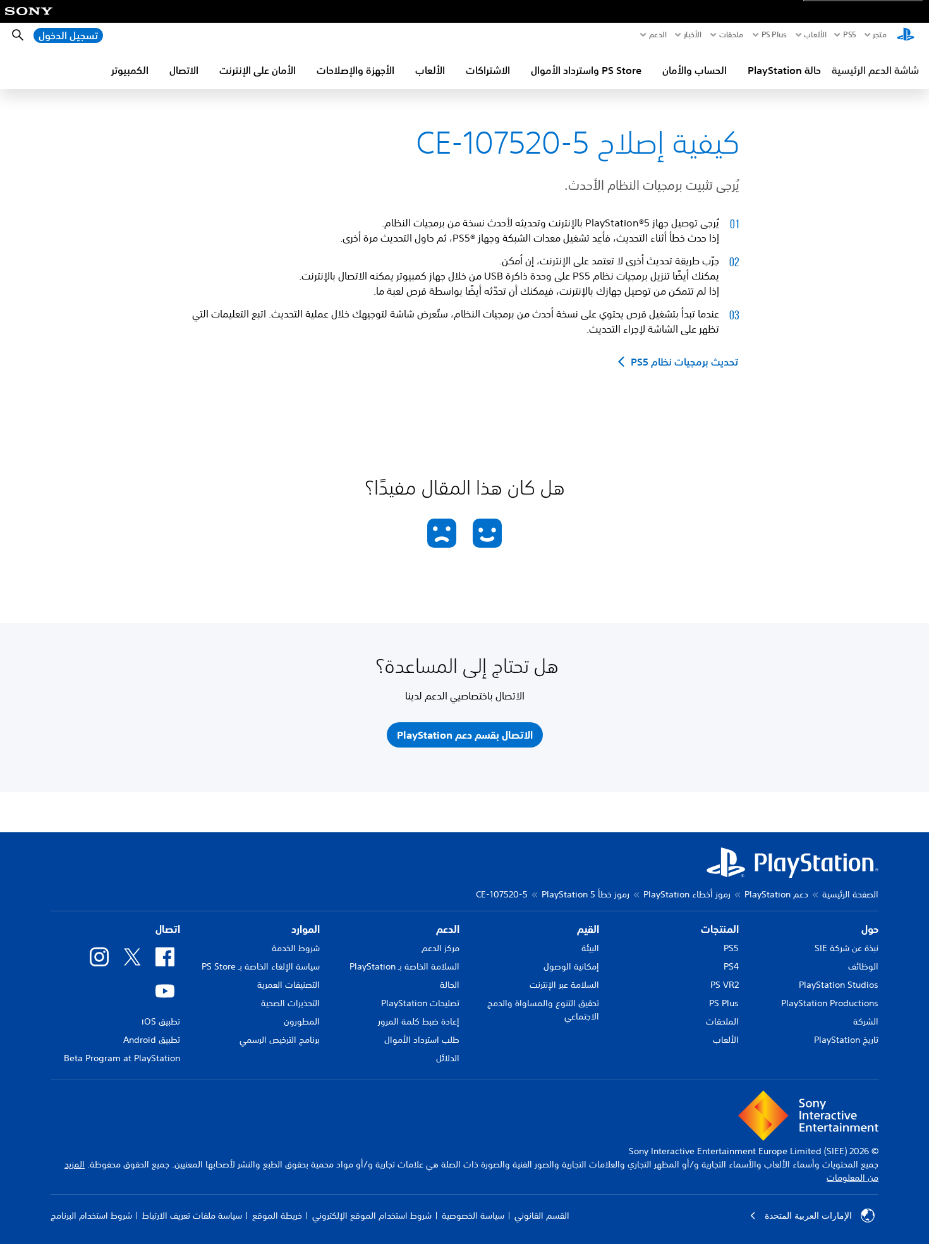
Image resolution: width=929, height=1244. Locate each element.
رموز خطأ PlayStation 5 (585, 894)
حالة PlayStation (784, 70)
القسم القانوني (541, 1215)
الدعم (658, 35)
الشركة (865, 1021)
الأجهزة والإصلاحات (355, 70)
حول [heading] (869, 929)
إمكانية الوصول (571, 966)
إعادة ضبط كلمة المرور (418, 1021)
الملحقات (722, 1021)
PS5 (731, 948)
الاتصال (183, 70)
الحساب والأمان (694, 70)
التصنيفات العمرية (288, 984)
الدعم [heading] (447, 929)
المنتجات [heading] (720, 929)
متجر (880, 35)
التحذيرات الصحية (290, 1003)
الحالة (449, 984)
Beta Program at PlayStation (122, 1058)
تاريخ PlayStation (846, 1039)
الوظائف (863, 966)
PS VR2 (724, 984)
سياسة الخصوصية (473, 1215)
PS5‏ (849, 35)
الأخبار (692, 35)
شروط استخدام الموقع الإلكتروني (372, 1215)
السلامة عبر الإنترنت (564, 984)
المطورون (302, 1021)
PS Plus (774, 35)
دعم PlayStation (776, 894)
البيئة (590, 948)
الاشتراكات (488, 70)
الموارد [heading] (305, 929)
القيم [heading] (588, 929)
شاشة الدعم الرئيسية (875, 70)
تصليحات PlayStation (420, 1003)
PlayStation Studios (838, 984)
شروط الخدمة (296, 948)
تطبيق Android (151, 1039)
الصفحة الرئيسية (850, 894)
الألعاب (815, 35)
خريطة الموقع (277, 1215)
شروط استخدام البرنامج (91, 1215)
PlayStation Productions (829, 1003)
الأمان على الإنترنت (257, 70)
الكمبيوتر (130, 70)
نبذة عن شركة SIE (846, 948)
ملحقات (731, 35)
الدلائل (447, 1058)
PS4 (731, 966)
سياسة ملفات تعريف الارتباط (192, 1215)
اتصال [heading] (167, 929)
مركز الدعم (440, 948)
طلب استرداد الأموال (421, 1039)
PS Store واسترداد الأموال (586, 70)
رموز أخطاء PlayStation (687, 894)
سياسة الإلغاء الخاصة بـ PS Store (261, 966)
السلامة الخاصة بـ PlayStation (404, 966)
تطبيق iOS (161, 1021)
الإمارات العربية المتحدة (808, 1215)
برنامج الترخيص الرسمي (280, 1039)
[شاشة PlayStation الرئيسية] (905, 35)
